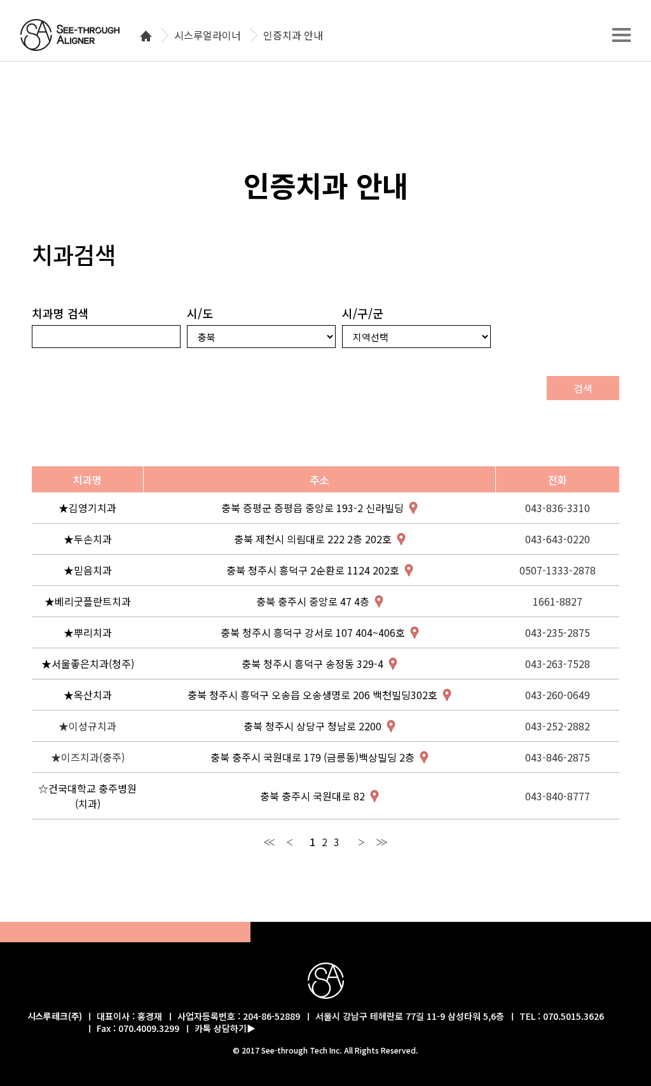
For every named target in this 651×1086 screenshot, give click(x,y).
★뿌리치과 (88, 632)
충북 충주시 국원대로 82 (312, 796)
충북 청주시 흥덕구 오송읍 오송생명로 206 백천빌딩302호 (312, 694)
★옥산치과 (88, 694)
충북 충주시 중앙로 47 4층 (312, 601)
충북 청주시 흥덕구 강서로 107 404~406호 (313, 632)
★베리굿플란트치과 (88, 601)
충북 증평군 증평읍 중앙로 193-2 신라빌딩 (312, 507)
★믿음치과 (88, 570)
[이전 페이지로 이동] (289, 841)
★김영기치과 (87, 507)
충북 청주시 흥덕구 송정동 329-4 (312, 663)
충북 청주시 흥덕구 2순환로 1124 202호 (312, 570)
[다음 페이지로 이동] (361, 841)
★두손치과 (88, 538)
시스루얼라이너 (207, 35)
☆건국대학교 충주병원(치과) (87, 796)
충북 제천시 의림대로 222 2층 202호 (313, 538)
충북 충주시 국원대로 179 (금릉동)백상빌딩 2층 (312, 757)
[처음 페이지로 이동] (269, 841)
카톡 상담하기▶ (225, 1028)
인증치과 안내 (293, 35)
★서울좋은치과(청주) (87, 663)
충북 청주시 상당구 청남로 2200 (312, 726)
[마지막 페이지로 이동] (381, 841)
